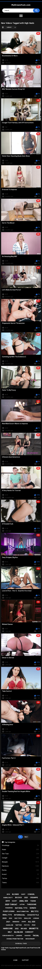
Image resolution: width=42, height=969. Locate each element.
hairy (23, 894)
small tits (7, 915)
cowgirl (31, 894)
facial (36, 935)
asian (24, 921)
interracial (19, 915)
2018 (8, 894)
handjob (9, 925)
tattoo (18, 925)
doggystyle (33, 915)
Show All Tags (21, 943)
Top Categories (9, 842)
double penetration (15, 939)
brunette (33, 928)
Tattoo (20, 878)
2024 (10, 918)
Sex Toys (20, 854)
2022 (16, 928)
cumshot (29, 932)
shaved (28, 935)
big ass (24, 928)
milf (10, 932)
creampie (34, 897)
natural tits (21, 908)
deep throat (11, 904)
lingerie (19, 935)
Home (15, 960)
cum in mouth (8, 935)
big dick (18, 897)
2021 (8, 922)
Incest (20, 874)
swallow (27, 918)
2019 (7, 901)
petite (27, 925)
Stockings (20, 845)
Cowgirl (20, 858)
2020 (4, 918)
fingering (9, 908)
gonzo (33, 908)
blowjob (18, 932)
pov (33, 925)
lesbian (36, 918)
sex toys (18, 918)
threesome (31, 904)
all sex (31, 922)
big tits (34, 911)
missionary (30, 939)
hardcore (8, 928)
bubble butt (8, 897)
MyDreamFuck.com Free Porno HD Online (17, 965)
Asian (20, 849)
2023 (26, 897)
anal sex (23, 901)
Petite (20, 870)
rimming (16, 922)
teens (33, 901)
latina (22, 904)
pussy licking (8, 911)
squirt (14, 901)
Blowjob (20, 862)
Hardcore (20, 866)
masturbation (23, 911)
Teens (20, 882)
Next (26, 837)
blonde (15, 894)
